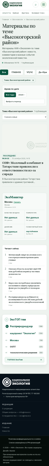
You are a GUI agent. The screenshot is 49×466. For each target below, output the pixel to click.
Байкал (16, 13)
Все (4, 72)
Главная (5, 19)
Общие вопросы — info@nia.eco (16, 412)
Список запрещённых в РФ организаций (24, 443)
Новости (6, 431)
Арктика (25, 13)
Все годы (10, 95)
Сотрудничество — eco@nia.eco (16, 416)
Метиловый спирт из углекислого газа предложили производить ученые (25, 257)
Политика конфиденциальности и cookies (24, 439)
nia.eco (12, 451)
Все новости (18, 19)
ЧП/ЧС (30, 72)
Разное (5, 158)
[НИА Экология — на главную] (12, 4)
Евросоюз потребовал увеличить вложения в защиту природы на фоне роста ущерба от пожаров (25, 286)
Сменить (17, 202)
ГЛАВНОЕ (16, 72)
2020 (21, 95)
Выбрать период (13, 101)
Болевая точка (38, 13)
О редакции (7, 408)
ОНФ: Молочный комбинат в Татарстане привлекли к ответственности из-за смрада (22, 168)
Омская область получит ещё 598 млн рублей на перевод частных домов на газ (25, 271)
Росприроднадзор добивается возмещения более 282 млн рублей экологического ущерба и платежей (26, 300)
